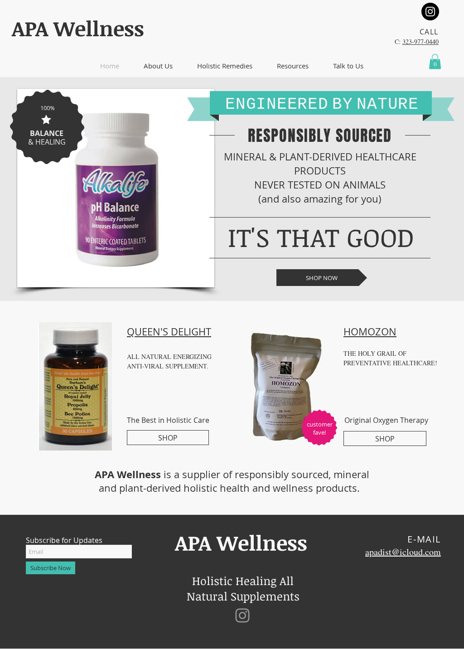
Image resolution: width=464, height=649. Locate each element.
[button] (158, 66)
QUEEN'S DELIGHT (169, 331)
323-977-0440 (420, 41)
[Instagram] (430, 11)
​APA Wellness (78, 28)
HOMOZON (369, 331)
